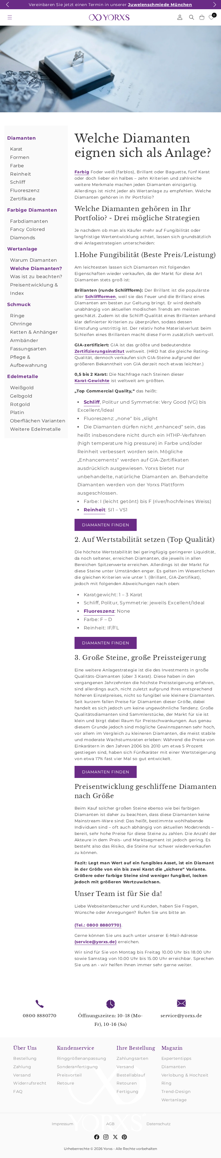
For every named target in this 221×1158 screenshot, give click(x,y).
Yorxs (108, 1148)
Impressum (62, 1123)
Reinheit (20, 174)
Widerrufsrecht (29, 1083)
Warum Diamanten (33, 260)
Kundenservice (75, 1048)
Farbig (82, 171)
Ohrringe (21, 323)
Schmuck (19, 304)
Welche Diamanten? (36, 268)
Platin (17, 412)
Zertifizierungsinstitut (100, 351)
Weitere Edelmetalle (35, 429)
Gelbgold (21, 396)
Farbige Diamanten (32, 210)
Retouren (127, 1083)
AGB (110, 1123)
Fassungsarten (28, 349)
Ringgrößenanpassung (81, 1058)
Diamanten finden (105, 524)
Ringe (17, 315)
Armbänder (24, 340)
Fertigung (127, 1091)
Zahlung (22, 1066)
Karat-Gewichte (92, 380)
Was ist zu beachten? (36, 276)
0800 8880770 (40, 1015)
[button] (7, 7)
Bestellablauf (131, 1075)
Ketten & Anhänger (34, 332)
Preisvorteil (69, 1075)
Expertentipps (176, 1058)
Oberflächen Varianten (38, 421)
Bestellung (25, 1058)
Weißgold (22, 387)
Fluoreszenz (25, 190)
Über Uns (25, 1048)
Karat (16, 149)
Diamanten (21, 138)
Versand (22, 1075)
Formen (20, 157)
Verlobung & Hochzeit (185, 1075)
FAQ (18, 1091)
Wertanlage (22, 249)
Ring (166, 1083)
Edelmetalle (22, 376)
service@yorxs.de (181, 1015)
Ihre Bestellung (136, 1048)
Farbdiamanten (29, 221)
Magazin (172, 1048)
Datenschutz (158, 1123)
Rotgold (20, 404)
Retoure (65, 1083)
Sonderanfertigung (77, 1066)
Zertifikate (23, 199)
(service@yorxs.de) (96, 941)
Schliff (17, 182)
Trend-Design (176, 1091)
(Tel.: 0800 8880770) (98, 925)
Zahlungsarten (132, 1058)
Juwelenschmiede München (160, 4)
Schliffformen (100, 296)
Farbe (17, 165)
